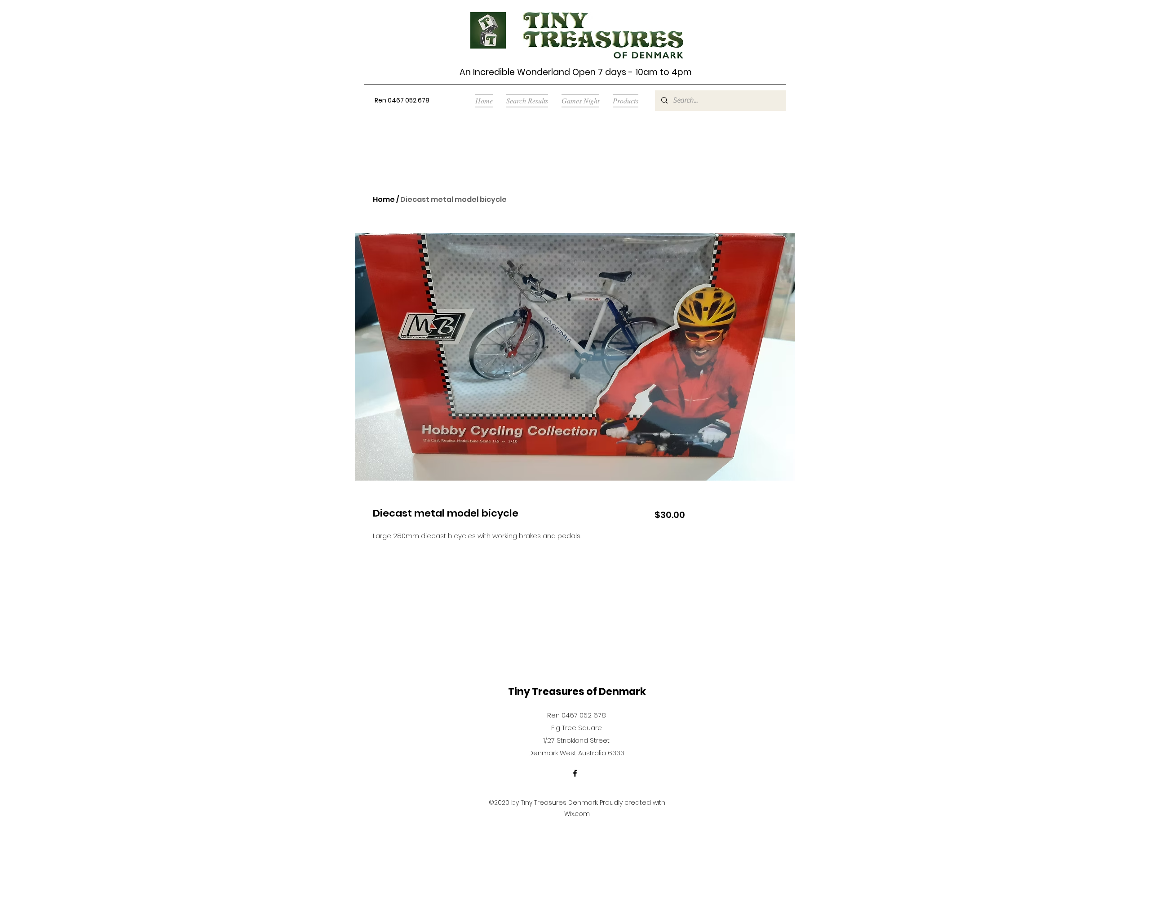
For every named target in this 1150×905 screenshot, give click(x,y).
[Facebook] (575, 773)
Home (384, 199)
